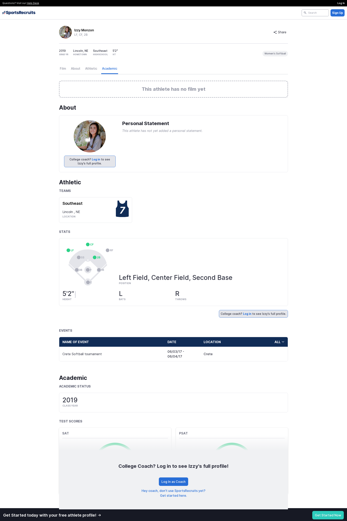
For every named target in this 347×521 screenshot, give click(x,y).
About (75, 68)
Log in (96, 159)
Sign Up (337, 12)
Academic (109, 68)
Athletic (91, 68)
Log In (341, 3)
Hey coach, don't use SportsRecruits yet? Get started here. (173, 493)
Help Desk (33, 3)
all (278, 342)
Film (63, 68)
